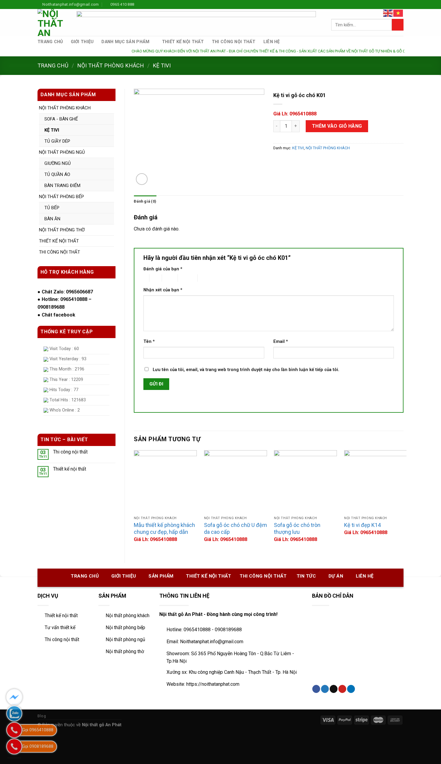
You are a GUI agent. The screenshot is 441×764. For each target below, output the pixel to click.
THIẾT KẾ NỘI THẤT (183, 41)
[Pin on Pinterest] (342, 689)
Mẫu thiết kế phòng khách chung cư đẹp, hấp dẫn (164, 528)
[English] (388, 13)
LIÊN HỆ (271, 41)
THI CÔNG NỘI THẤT (234, 41)
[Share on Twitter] (325, 689)
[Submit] (398, 25)
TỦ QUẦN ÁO (57, 174)
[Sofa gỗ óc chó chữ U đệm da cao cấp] (235, 481)
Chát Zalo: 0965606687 (67, 292)
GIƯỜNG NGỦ (57, 163)
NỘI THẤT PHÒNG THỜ (62, 230)
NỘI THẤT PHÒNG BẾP (61, 196)
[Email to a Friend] (334, 689)
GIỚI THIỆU (82, 41)
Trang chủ (53, 65)
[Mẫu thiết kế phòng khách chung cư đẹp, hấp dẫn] (165, 481)
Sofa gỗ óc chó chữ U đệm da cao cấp (235, 528)
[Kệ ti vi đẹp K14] (375, 481)
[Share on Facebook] (316, 689)
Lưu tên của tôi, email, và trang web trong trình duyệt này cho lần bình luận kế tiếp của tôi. (246, 369)
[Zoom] (142, 179)
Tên (149, 341)
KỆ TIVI (162, 65)
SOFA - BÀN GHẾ (61, 119)
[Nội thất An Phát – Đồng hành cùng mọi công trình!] (53, 22)
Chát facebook (58, 315)
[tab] (145, 201)
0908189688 (51, 307)
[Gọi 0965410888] (14, 730)
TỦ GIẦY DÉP (57, 141)
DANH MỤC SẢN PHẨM (125, 41)
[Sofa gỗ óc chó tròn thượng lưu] (305, 481)
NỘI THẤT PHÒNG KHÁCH (110, 65)
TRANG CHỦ (50, 41)
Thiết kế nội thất (69, 469)
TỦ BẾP (51, 207)
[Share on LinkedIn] (351, 689)
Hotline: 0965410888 (64, 299)
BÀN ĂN (52, 218)
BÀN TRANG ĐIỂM (62, 185)
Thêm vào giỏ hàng (337, 126)
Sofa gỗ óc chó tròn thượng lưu (297, 528)
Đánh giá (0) (145, 201)
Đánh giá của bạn (162, 269)
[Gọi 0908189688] (14, 746)
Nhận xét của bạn (162, 290)
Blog (42, 716)
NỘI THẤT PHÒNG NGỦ (62, 152)
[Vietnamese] (398, 13)
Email (280, 341)
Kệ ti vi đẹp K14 (362, 525)
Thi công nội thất (70, 452)
